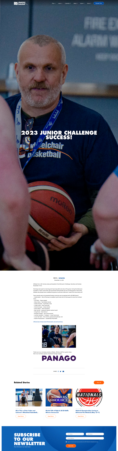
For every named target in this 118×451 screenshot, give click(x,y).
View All (99, 382)
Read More (21, 416)
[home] (21, 3)
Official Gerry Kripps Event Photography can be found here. (48, 321)
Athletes (62, 278)
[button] (53, 3)
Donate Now (99, 3)
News (55, 278)
